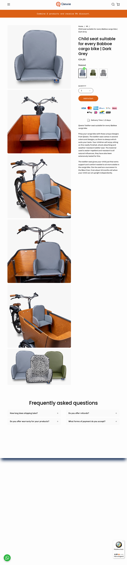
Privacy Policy (60, 508)
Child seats (36, 497)
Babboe (10, 482)
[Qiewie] (63, 4)
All (87, 26)
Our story (82, 482)
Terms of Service (62, 504)
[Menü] (123, 541)
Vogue (10, 494)
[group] (63, 14)
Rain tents (36, 485)
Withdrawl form (61, 500)
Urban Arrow (13, 490)
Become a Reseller (63, 516)
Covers (34, 493)
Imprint (81, 486)
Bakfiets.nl (12, 486)
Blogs (80, 490)
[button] (113, 4)
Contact (58, 512)
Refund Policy (60, 496)
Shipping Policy (61, 492)
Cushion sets (37, 489)
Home (80, 26)
